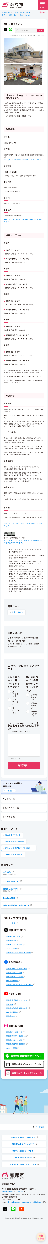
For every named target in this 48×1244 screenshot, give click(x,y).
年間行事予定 (9, 816)
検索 (40, 30)
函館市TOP (6, 12)
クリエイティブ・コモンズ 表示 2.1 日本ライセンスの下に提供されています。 (23, 541)
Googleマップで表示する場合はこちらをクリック (22, 160)
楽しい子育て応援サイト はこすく (19, 848)
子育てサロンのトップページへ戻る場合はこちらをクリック (23, 524)
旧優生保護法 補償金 (14, 854)
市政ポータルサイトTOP (21, 12)
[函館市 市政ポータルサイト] (12, 5)
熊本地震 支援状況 (13, 835)
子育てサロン (17, 612)
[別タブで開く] (5, 30)
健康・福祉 (12, 15)
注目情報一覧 (9, 798)
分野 (3, 15)
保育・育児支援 (25, 15)
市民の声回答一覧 (11, 807)
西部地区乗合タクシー (14, 841)
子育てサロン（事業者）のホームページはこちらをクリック (23, 220)
